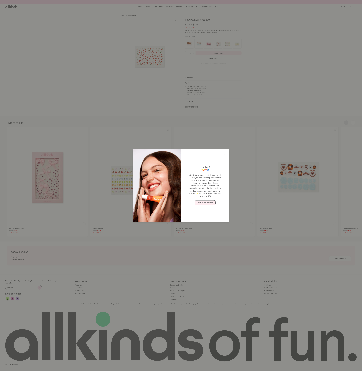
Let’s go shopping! (205, 203)
